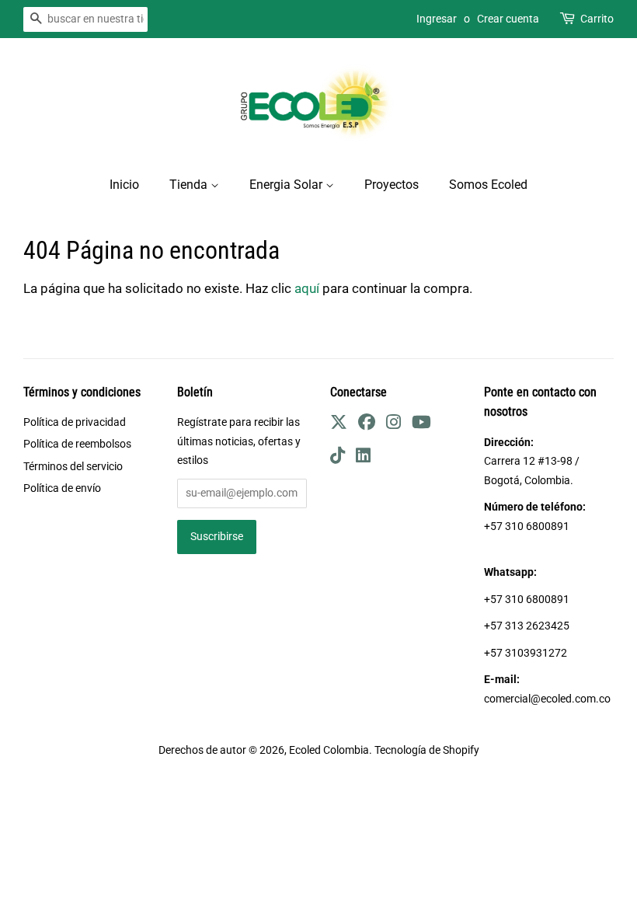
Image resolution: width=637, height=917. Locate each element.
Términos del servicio (73, 466)
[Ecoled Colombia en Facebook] (366, 424)
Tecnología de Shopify (426, 750)
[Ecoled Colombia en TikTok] (337, 458)
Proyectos (391, 184)
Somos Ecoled (488, 184)
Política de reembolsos (77, 444)
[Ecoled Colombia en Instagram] (393, 424)
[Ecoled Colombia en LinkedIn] (363, 458)
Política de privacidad (74, 422)
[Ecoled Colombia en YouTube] (421, 424)
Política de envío (62, 488)
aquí (306, 288)
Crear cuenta (508, 18)
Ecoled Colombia (329, 750)
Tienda (190, 184)
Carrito (597, 18)
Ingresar (436, 18)
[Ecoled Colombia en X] (338, 424)
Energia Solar (287, 184)
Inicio (124, 184)
